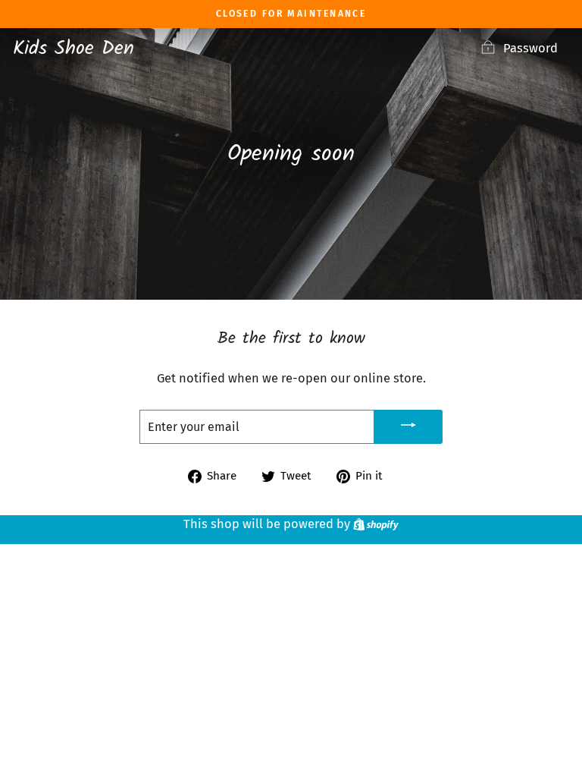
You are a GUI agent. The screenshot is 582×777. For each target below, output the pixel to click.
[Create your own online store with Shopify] (376, 524)
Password (530, 48)
